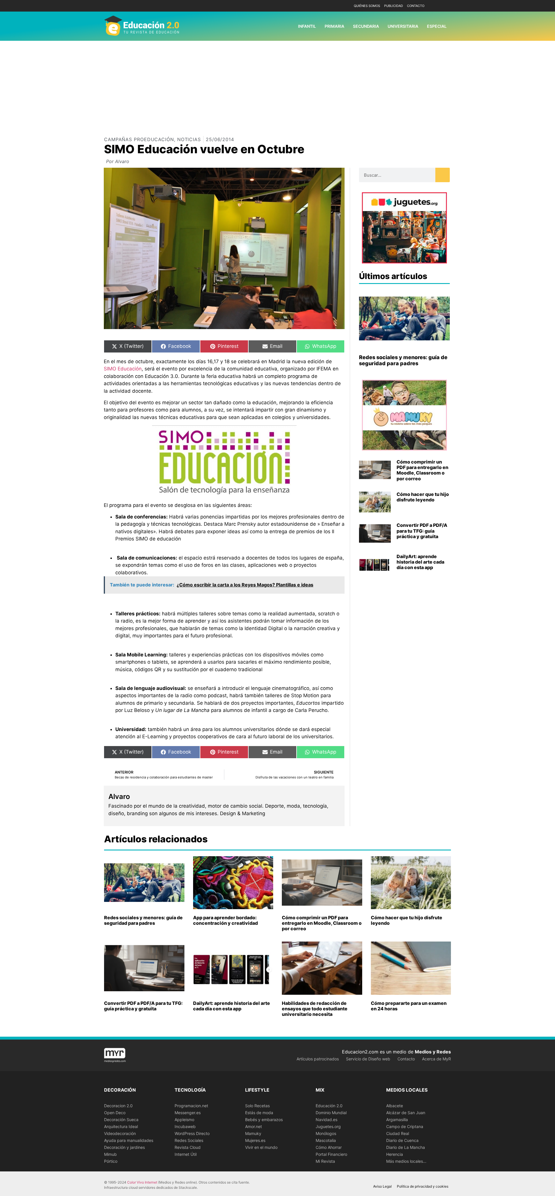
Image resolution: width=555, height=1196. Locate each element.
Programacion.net (191, 1105)
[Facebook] (437, 6)
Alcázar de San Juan (405, 1112)
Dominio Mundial (331, 1112)
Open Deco (114, 1112)
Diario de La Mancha (405, 1147)
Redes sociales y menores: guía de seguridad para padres (403, 360)
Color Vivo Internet (142, 1182)
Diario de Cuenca (402, 1140)
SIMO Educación (123, 369)
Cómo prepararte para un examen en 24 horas (409, 1006)
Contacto (415, 6)
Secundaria (366, 26)
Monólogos (326, 1133)
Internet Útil (186, 1154)
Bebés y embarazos (264, 1119)
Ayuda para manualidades (128, 1140)
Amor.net (253, 1126)
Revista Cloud (188, 1147)
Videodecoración (120, 1133)
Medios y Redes (433, 1052)
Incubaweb (185, 1126)
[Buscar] (442, 175)
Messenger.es (188, 1112)
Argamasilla (397, 1119)
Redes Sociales (189, 1140)
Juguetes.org (328, 1126)
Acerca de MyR (436, 1058)
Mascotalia (326, 1140)
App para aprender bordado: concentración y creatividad (225, 920)
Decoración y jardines (124, 1147)
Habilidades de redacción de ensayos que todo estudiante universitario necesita (314, 1008)
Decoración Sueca (121, 1119)
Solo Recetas (257, 1105)
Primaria (334, 26)
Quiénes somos (367, 6)
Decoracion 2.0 (118, 1105)
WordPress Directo (192, 1133)
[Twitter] (446, 6)
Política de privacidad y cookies (422, 1186)
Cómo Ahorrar (329, 1147)
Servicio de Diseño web (368, 1058)
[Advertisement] (277, 84)
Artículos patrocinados (318, 1058)
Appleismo (184, 1119)
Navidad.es (326, 1119)
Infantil (307, 26)
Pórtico (110, 1161)
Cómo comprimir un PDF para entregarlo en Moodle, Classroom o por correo (422, 470)
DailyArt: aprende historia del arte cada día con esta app (420, 561)
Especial (437, 26)
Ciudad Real (397, 1133)
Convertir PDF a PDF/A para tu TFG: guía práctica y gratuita (422, 530)
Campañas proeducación (139, 139)
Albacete (394, 1105)
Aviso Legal (382, 1186)
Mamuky (253, 1133)
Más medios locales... (406, 1161)
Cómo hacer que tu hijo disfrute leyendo (423, 497)
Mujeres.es (255, 1140)
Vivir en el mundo (261, 1147)
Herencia (394, 1154)
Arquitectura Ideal (121, 1126)
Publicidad (393, 6)
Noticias (189, 139)
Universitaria (403, 26)
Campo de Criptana (404, 1126)
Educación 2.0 (329, 1105)
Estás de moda (259, 1112)
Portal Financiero (331, 1154)
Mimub (110, 1154)
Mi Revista (325, 1161)
